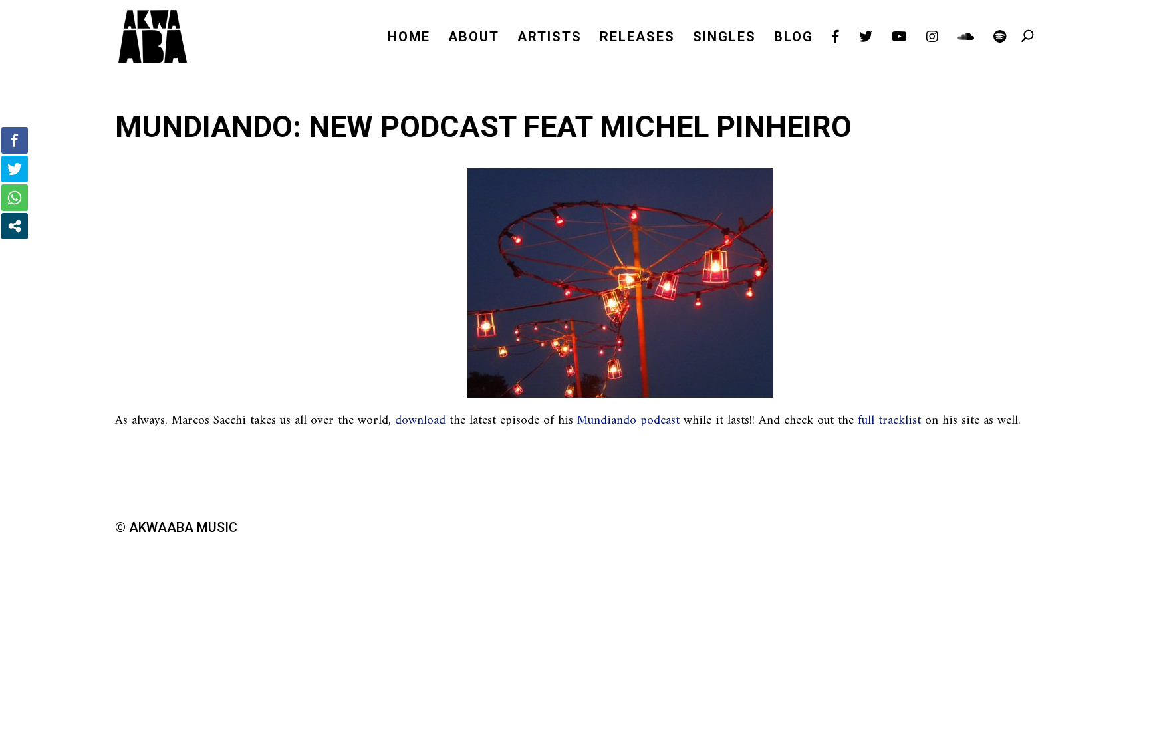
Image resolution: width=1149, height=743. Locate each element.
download (420, 421)
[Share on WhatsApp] (14, 197)
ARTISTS (549, 38)
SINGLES (724, 38)
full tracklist (889, 421)
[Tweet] (14, 169)
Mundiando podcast (628, 421)
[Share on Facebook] (14, 140)
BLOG (793, 38)
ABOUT (473, 38)
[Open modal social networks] (14, 226)
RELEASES (637, 38)
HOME (409, 38)
